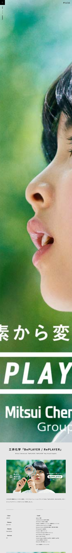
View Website (9, 531)
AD (6, 537)
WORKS (2, 18)
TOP (2, 7)
